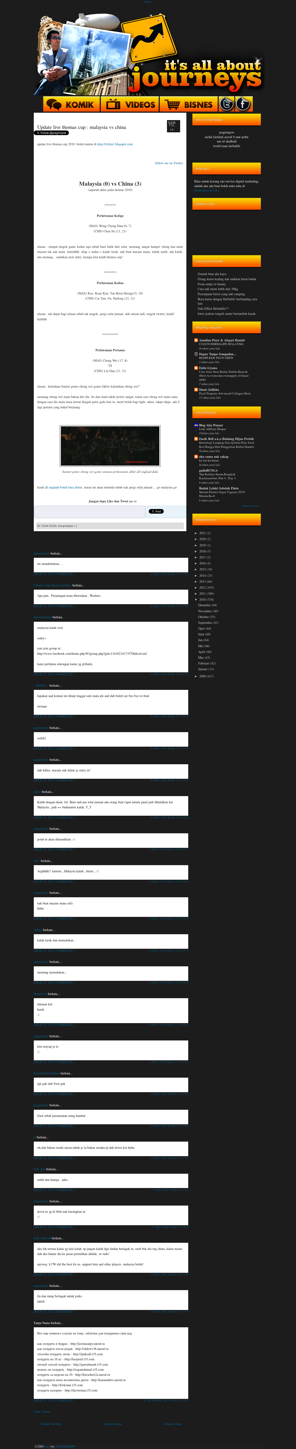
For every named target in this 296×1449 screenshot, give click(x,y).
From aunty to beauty (212, 284)
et (35, 1137)
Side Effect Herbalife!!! (213, 308)
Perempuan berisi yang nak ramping (221, 294)
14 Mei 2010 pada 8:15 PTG (169, 606)
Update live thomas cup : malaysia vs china (81, 126)
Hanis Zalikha (209, 389)
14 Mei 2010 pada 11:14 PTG (168, 1024)
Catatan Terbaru (50, 1424)
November (205, 611)
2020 (203, 539)
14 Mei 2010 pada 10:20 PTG (168, 881)
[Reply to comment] (54, 574)
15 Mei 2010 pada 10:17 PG (169, 1311)
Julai (201, 634)
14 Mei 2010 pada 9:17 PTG (169, 716)
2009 (203, 676)
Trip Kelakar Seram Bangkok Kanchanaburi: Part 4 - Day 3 (217, 476)
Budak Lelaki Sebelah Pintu (219, 488)
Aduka (38, 930)
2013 (203, 581)
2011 (203, 593)
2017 (203, 557)
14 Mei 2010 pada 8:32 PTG (169, 674)
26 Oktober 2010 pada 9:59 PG (165, 1400)
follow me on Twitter (169, 163)
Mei (201, 646)
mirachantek (41, 553)
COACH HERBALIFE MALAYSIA (221, 344)
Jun (201, 640)
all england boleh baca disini (63, 487)
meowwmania (43, 617)
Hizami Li (40, 993)
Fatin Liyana (208, 367)
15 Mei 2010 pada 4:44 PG (170, 1189)
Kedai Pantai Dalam (47, 1073)
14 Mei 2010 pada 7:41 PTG (169, 574)
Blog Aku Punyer (211, 425)
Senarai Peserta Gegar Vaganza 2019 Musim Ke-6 (222, 494)
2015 (203, 569)
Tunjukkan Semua (250, 505)
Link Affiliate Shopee (212, 429)
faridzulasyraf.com (206, 190)
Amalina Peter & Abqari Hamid (222, 340)
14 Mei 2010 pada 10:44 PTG (168, 982)
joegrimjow (41, 727)
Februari (204, 663)
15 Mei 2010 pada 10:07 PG (169, 1274)
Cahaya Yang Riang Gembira (52, 585)
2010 (203, 599)
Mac (201, 657)
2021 (203, 533)
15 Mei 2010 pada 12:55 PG (169, 1158)
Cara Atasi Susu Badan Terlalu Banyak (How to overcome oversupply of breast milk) (224, 376)
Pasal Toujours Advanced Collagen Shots (225, 393)
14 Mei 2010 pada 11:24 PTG (168, 1062)
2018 (203, 551)
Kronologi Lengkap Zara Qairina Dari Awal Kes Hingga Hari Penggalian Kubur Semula (226, 444)
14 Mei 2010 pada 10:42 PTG (168, 950)
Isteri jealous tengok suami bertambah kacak (227, 313)
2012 (203, 587)
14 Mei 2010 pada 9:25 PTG (169, 748)
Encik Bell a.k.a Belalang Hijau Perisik (226, 438)
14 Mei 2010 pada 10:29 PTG (168, 918)
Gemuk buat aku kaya (212, 274)
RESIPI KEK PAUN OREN (216, 358)
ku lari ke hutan (209, 460)
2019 (203, 545)
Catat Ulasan (42, 1411)
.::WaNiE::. (41, 685)
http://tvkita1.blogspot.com (115, 144)
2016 (203, 563)
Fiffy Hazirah (42, 1238)
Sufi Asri (39, 1169)
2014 (203, 575)
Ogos (202, 628)
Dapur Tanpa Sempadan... (217, 354)
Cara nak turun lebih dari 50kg (218, 289)
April (202, 651)
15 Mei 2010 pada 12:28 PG (169, 1094)
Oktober (204, 617)
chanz (37, 791)
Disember (205, 605)
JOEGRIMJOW (66, 1446)
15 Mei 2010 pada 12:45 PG (169, 1126)
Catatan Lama (172, 1424)
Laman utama (112, 1424)
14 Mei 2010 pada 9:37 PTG (169, 780)
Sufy (37, 860)
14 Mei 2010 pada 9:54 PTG (169, 817)
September (205, 622)
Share (148, 1)
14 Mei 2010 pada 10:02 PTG (168, 849)
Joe (47, 1446)
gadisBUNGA (208, 470)
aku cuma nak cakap (213, 456)
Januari (203, 669)
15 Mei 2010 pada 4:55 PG (170, 1227)
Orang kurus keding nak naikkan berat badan (227, 279)
